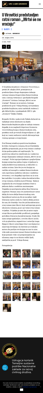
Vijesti (7, 29)
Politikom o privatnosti (29, 387)
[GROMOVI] (4, 33)
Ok (21, 390)
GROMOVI (16, 33)
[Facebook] (4, 47)
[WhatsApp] (9, 47)
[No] (41, 387)
